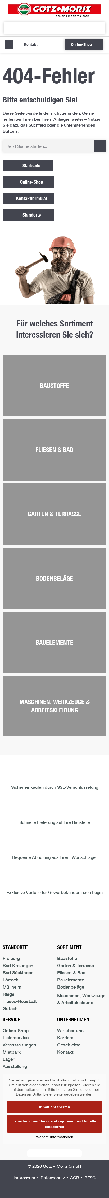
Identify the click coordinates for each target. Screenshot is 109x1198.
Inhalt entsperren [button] (54, 1107)
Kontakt (65, 1052)
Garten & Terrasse (54, 514)
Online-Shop (16, 1030)
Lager (8, 1059)
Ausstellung (15, 1066)
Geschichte (68, 1045)
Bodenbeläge (54, 578)
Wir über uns (70, 1030)
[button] (9, 44)
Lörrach (11, 979)
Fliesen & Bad (54, 449)
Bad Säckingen (18, 972)
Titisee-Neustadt (20, 1001)
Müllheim (12, 987)
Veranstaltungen (19, 1045)
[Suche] (100, 146)
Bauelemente (54, 642)
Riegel (9, 994)
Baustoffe (54, 385)
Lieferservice (16, 1037)
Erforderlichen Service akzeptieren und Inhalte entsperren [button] (54, 1124)
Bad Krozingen (18, 965)
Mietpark (12, 1052)
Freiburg (11, 958)
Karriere (65, 1037)
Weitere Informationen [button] (54, 1137)
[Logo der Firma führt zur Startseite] (54, 10)
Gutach (10, 1008)
